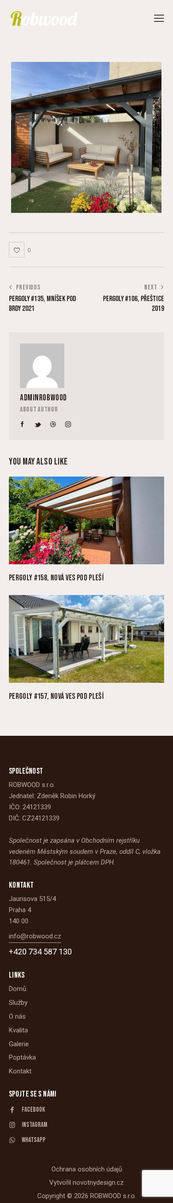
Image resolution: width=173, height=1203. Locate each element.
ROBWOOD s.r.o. (113, 1196)
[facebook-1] (22, 424)
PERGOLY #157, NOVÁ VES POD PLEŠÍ (56, 696)
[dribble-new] (53, 424)
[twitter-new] (37, 424)
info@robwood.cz (35, 936)
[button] (159, 18)
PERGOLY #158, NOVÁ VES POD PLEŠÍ (56, 578)
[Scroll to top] (158, 1188)
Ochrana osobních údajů (86, 1169)
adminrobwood (43, 398)
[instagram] (68, 424)
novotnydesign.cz (98, 1183)
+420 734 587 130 (40, 951)
